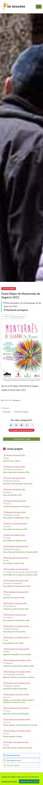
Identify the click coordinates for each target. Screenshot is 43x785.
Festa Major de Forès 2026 (13, 563)
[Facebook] (11, 425)
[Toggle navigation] (39, 7)
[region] (21, 779)
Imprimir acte (19, 317)
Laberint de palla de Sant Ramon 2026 (18, 666)
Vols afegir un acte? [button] (14, 760)
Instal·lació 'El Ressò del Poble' (15, 689)
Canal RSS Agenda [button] (13, 765)
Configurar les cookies (9, 781)
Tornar (6, 316)
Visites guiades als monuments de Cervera (20, 725)
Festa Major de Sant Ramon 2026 (16, 620)
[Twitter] (27, 425)
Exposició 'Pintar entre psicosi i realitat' (19, 677)
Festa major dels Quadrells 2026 (16, 472)
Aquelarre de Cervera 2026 (13, 597)
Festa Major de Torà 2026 (13, 643)
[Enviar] (32, 425)
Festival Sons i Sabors (12, 461)
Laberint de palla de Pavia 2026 (16, 609)
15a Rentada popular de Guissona (16, 506)
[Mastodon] (21, 425)
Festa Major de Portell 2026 (14, 632)
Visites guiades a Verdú (12, 736)
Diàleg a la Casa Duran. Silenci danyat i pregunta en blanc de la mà (18, 701)
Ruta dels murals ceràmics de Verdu (17, 748)
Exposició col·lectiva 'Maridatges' (16, 714)
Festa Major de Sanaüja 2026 (14, 540)
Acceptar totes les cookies (29, 781)
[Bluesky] (16, 425)
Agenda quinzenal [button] (13, 755)
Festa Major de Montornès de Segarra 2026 (20, 552)
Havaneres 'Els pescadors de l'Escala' (18, 484)
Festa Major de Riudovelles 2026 (16, 518)
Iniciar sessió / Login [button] (22, 439)
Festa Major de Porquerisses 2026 (16, 586)
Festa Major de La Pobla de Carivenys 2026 (20, 575)
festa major (6, 412)
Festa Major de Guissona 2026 (15, 529)
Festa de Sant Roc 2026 (12, 495)
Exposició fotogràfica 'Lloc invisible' (17, 654)
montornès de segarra (21, 412)
